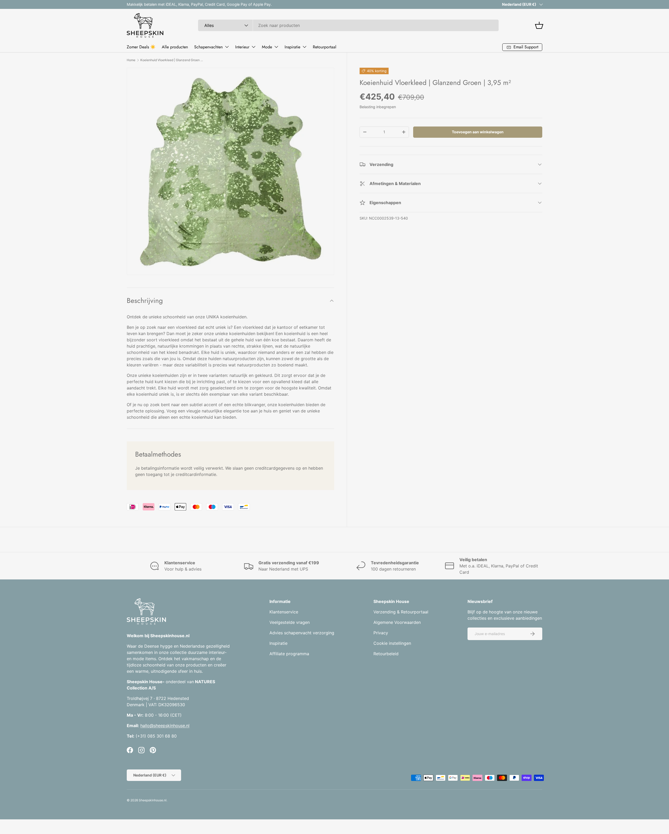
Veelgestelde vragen (289, 622)
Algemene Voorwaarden (397, 622)
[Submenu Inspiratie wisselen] (304, 47)
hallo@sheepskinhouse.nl (164, 725)
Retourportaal (324, 47)
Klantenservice (283, 611)
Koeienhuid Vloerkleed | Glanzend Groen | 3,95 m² (171, 60)
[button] (539, 25)
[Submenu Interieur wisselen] (253, 47)
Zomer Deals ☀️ (141, 47)
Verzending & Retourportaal (400, 611)
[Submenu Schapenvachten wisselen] (227, 47)
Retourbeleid (386, 653)
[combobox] (348, 25)
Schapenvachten (208, 47)
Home (131, 60)
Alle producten (175, 47)
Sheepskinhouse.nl (152, 800)
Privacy (380, 632)
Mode (267, 47)
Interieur (242, 47)
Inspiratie (292, 47)
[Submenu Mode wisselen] (276, 47)
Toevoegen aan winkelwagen (478, 132)
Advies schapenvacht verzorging (301, 632)
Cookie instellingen (392, 643)
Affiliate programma (289, 653)
